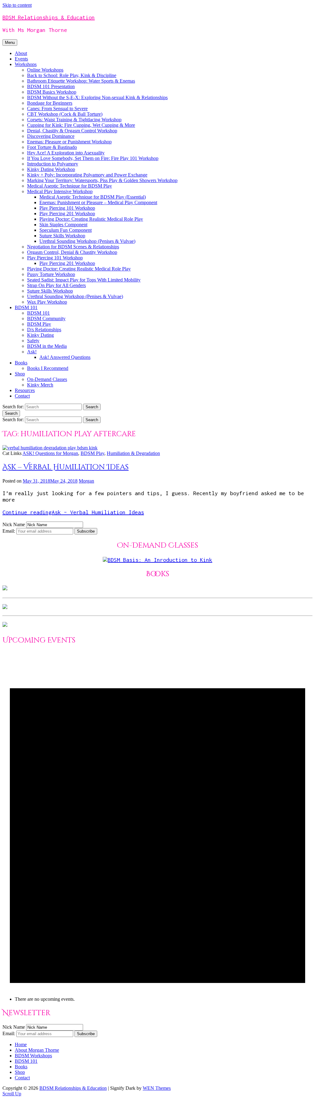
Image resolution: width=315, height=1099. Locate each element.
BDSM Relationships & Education (48, 17)
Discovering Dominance (50, 136)
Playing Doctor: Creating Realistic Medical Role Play (91, 219)
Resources (25, 390)
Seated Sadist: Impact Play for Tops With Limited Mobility (84, 279)
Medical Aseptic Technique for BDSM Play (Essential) (92, 197)
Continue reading (73, 512)
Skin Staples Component (63, 224)
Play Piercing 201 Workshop (67, 213)
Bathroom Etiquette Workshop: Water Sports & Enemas (81, 80)
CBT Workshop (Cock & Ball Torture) (64, 114)
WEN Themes (157, 1088)
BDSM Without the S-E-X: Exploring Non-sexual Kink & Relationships (97, 97)
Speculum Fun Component (65, 230)
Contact (22, 395)
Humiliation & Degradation (133, 453)
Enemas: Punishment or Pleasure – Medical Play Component (98, 202)
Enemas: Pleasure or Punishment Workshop (69, 141)
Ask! (32, 351)
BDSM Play (39, 324)
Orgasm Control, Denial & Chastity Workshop (72, 252)
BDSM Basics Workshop (51, 92)
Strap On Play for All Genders (56, 285)
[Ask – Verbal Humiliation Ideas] (50, 447)
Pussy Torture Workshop (51, 274)
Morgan (86, 480)
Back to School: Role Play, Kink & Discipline (71, 75)
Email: (9, 531)
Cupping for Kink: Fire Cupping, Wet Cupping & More (81, 125)
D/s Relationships (44, 329)
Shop (20, 373)
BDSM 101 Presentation (51, 86)
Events (21, 58)
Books (21, 362)
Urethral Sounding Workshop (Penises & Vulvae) (87, 241)
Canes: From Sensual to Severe (57, 108)
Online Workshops (45, 69)
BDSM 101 (26, 307)
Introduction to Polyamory (52, 163)
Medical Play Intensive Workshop (60, 191)
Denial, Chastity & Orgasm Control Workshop (72, 130)
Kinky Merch (40, 384)
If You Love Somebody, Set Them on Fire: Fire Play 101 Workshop (92, 158)
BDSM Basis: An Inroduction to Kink (160, 560)
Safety (33, 340)
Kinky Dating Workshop (51, 169)
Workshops (26, 64)
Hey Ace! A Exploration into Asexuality (66, 152)
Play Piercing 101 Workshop (67, 208)
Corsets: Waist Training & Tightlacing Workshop (74, 119)
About (21, 53)
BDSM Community (46, 318)
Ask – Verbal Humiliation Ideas (65, 467)
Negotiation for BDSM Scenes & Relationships (73, 246)
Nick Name (13, 524)
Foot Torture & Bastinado (52, 147)
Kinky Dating (40, 335)
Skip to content (17, 5)
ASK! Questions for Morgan (50, 453)
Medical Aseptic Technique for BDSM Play (69, 185)
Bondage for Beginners (49, 103)
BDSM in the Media (47, 346)
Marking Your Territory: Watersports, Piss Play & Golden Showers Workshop (102, 180)
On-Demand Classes (47, 379)
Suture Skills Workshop (62, 235)
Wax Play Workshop (47, 302)
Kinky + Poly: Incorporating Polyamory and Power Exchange (87, 174)
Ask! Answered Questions (64, 357)
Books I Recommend (47, 368)
